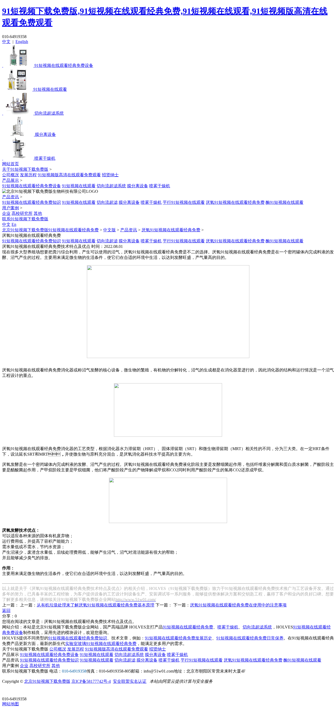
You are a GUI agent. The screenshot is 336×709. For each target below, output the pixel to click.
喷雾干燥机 (159, 186)
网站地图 (10, 704)
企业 (6, 213)
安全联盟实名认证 (129, 681)
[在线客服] (8, 691)
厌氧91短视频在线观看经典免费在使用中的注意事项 (238, 605)
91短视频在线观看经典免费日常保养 (250, 638)
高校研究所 (22, 213)
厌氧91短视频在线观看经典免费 (235, 202)
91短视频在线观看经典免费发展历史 (178, 638)
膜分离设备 (137, 186)
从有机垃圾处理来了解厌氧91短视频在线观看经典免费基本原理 (95, 605)
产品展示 (10, 180)
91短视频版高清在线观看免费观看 (69, 175)
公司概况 (10, 175)
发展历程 (28, 175)
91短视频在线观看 (79, 186)
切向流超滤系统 (111, 186)
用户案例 (10, 208)
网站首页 (10, 164)
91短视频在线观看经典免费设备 (31, 186)
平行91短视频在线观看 (184, 202)
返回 (6, 610)
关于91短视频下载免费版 (25, 169)
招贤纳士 (110, 175)
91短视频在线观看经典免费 (188, 627)
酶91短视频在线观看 (284, 202)
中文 (6, 41)
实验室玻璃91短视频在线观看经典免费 (100, 643)
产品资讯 (10, 197)
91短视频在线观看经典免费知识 (31, 202)
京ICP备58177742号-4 (91, 681)
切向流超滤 (107, 202)
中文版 (109, 230)
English (21, 41)
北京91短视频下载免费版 (47, 681)
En (14, 224)
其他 (38, 213)
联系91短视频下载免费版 (25, 219)
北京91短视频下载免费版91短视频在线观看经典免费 (50, 230)
